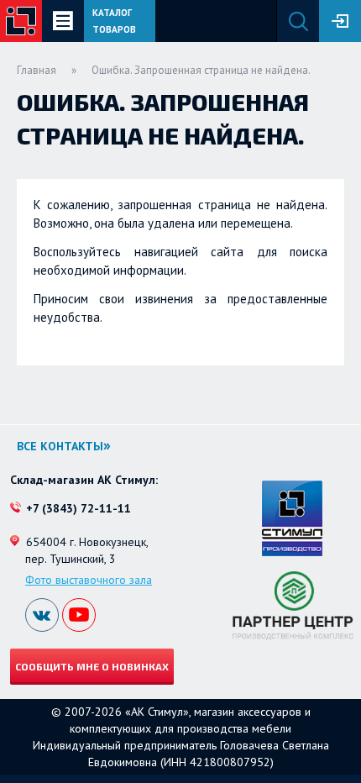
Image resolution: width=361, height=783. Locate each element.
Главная (36, 70)
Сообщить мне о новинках (92, 666)
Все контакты (60, 446)
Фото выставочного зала (88, 579)
